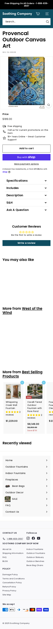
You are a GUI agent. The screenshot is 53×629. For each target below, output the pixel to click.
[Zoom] (48, 105)
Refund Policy (9, 586)
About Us (7, 549)
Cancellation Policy (12, 582)
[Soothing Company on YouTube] (38, 538)
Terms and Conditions (14, 578)
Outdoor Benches (35, 561)
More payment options (26, 163)
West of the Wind (22, 310)
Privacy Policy (9, 590)
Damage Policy (10, 574)
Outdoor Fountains (35, 553)
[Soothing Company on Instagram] (28, 538)
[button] (12, 412)
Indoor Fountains (34, 549)
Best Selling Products (23, 374)
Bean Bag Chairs (34, 565)
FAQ (4, 557)
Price (6, 114)
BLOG (5, 561)
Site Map (7, 594)
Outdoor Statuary (35, 557)
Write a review (27, 243)
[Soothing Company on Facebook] (33, 538)
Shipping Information (13, 553)
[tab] (26, 180)
